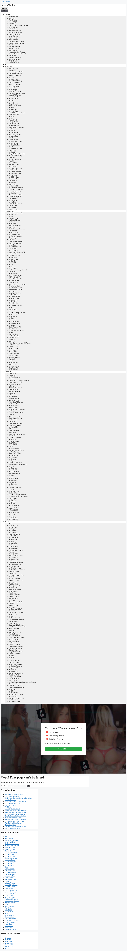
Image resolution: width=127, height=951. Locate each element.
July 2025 (8, 948)
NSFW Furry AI (14, 407)
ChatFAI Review (14, 700)
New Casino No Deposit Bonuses (15, 819)
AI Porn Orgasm (14, 448)
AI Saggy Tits (13, 300)
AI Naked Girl (13, 311)
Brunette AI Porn (14, 164)
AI (5, 64)
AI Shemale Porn (14, 491)
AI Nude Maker (14, 366)
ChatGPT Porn (13, 518)
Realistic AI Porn (14, 559)
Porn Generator (9, 211)
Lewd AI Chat (13, 111)
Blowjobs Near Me (15, 30)
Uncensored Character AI (17, 252)
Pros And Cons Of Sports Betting (15, 816)
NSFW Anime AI (14, 84)
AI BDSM (12, 514)
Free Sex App (13, 45)
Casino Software (10, 860)
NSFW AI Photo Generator (17, 627)
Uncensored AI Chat (15, 382)
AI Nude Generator (15, 384)
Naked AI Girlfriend (15, 589)
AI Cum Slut (13, 175)
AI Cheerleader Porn (15, 168)
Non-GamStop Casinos (12, 901)
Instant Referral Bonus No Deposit (15, 812)
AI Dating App (13, 455)
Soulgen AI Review (15, 404)
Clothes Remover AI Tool (17, 637)
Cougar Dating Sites (15, 34)
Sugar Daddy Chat (14, 38)
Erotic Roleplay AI (15, 327)
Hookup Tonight (14, 48)
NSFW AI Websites (15, 75)
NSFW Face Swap (15, 653)
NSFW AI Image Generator (17, 313)
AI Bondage (12, 480)
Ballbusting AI (13, 591)
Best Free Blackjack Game (13, 817)
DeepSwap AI (13, 668)
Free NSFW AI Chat (15, 148)
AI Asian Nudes (14, 405)
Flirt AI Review (14, 355)
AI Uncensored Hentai (16, 288)
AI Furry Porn (13, 554)
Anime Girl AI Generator (17, 698)
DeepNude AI (13, 368)
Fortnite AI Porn (14, 114)
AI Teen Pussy (13, 520)
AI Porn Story (13, 273)
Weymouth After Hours (8, 5)
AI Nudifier (12, 669)
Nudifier (11, 361)
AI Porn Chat (13, 457)
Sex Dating (8, 910)
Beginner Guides (10, 847)
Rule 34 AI (12, 432)
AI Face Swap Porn (15, 159)
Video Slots (8, 924)
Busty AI (11, 630)
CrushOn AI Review (15, 204)
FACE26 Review (14, 584)
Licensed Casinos (10, 886)
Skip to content (5, 1)
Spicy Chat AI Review (16, 402)
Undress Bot (13, 498)
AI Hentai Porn (13, 257)
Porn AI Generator (14, 398)
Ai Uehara (12, 291)
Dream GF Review (15, 487)
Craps (6, 867)
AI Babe (11, 318)
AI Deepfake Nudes (15, 564)
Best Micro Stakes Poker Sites (14, 821)
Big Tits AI (12, 482)
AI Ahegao (12, 529)
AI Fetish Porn (13, 548)
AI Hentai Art (13, 329)
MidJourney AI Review (16, 72)
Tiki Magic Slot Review (12, 805)
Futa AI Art (12, 436)
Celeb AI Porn (13, 282)
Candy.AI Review (14, 661)
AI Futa (11, 116)
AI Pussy (11, 466)
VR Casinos (8, 927)
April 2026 (8, 941)
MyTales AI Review (15, 91)
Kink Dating (13, 20)
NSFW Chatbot (14, 605)
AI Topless (12, 532)
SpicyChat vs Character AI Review (20, 343)
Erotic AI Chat (13, 209)
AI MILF (12, 147)
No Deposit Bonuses (11, 899)
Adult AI (11, 386)
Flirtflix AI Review (15, 675)
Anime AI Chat (13, 598)
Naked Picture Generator (16, 127)
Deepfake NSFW (14, 441)
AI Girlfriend (13, 530)
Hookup (7, 881)
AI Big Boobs (13, 461)
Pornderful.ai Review (15, 425)
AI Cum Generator (15, 172)
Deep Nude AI (13, 104)
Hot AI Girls (13, 680)
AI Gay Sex (12, 261)
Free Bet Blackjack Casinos (13, 823)
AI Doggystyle (13, 468)
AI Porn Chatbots (14, 295)
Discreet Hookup (14, 63)
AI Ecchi (11, 77)
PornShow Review (15, 106)
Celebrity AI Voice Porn (16, 575)
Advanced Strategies (11, 840)
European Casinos (10, 872)
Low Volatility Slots (11, 890)
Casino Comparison (11, 853)
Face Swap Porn (14, 354)
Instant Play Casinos (11, 885)
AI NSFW (12, 88)
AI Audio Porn (13, 136)
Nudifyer (11, 239)
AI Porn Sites (13, 582)
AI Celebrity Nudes (15, 636)
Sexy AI (11, 216)
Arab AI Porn (13, 309)
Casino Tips (8, 863)
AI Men (11, 659)
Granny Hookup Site (15, 32)
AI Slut (11, 129)
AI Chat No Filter (14, 702)
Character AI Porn (14, 534)
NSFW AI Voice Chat (16, 580)
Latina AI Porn (13, 139)
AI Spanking (13, 420)
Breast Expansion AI (15, 289)
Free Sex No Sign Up (15, 57)
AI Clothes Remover (15, 666)
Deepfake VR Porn (15, 293)
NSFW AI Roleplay (15, 416)
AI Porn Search (13, 696)
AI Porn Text (13, 439)
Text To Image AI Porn (16, 550)
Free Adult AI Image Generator (18, 496)
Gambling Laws (10, 874)
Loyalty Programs (10, 892)
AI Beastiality (13, 268)
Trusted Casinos (10, 922)
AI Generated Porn (15, 173)
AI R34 (11, 332)
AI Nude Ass (13, 539)
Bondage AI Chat (14, 586)
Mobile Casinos (10, 895)
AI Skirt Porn (13, 316)
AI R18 (11, 643)
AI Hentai (12, 379)
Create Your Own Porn (16, 562)
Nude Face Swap (14, 82)
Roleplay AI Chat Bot (15, 195)
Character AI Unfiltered (16, 625)
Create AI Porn (13, 511)
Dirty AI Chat (13, 650)
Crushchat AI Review (15, 418)
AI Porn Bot (12, 223)
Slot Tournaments (10, 919)
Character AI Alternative (16, 687)
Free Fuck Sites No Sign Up (17, 54)
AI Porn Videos (14, 536)
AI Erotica (12, 611)
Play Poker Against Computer (14, 794)
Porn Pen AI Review (15, 388)
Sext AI (11, 161)
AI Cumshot (12, 486)
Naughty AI (12, 593)
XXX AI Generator (15, 618)
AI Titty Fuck (13, 166)
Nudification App (14, 97)
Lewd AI (11, 102)
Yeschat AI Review (15, 191)
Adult (6, 837)
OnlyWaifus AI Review (16, 612)
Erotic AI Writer (14, 577)
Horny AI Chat (13, 445)
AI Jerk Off (12, 214)
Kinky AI (12, 421)
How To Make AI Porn (16, 555)
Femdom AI (12, 573)
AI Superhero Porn (15, 568)
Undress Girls (13, 180)
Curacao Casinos (10, 870)
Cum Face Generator (15, 648)
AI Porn (11, 516)
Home (7, 14)
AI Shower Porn (14, 512)
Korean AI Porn (14, 400)
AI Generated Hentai (15, 275)
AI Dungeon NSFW (15, 609)
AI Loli (11, 264)
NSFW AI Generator (15, 170)
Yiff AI (11, 429)
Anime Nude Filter (15, 391)
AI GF (11, 691)
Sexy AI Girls (13, 120)
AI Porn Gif (12, 350)
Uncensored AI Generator (17, 434)
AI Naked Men (13, 427)
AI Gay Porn (13, 500)
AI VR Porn (12, 320)
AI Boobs (12, 131)
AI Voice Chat (13, 259)
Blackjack (8, 851)
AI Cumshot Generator (16, 694)
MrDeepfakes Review (16, 141)
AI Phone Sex (13, 370)
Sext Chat (12, 18)
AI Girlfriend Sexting (15, 81)
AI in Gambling (10, 842)
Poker (6, 904)
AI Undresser (13, 397)
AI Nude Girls (13, 304)
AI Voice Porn (13, 98)
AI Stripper (12, 459)
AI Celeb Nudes (14, 280)
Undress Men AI (14, 231)
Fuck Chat (12, 23)
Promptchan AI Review (16, 602)
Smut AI (11, 616)
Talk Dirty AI (13, 395)
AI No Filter (12, 202)
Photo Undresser (14, 628)
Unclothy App (13, 218)
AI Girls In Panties (14, 566)
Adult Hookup (13, 50)
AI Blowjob (12, 152)
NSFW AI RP (13, 346)
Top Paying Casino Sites (12, 803)
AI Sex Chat (13, 314)
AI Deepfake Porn (14, 145)
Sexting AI (12, 70)
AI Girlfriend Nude (15, 247)
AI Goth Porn (13, 193)
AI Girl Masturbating (15, 155)
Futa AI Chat (13, 138)
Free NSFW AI (13, 337)
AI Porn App (13, 90)
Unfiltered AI (13, 375)
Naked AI (12, 359)
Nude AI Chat (13, 334)
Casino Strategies (10, 861)
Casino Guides (9, 854)
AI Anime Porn (13, 543)
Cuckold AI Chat (14, 345)
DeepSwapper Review (16, 646)
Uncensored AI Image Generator (19, 380)
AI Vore (11, 655)
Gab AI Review (14, 621)
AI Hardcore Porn (14, 296)
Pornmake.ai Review (15, 684)
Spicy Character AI (15, 677)
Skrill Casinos (9, 915)
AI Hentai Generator (15, 236)
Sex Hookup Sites (14, 59)
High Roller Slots (10, 800)
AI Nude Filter (13, 587)
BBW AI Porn (13, 525)
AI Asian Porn (13, 479)
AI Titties (12, 600)
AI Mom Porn (13, 79)
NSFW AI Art (13, 509)
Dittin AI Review (14, 662)
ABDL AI (12, 100)
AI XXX (11, 541)
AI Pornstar (12, 503)
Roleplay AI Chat (14, 286)
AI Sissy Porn (13, 109)
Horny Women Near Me (16, 43)
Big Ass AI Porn (14, 352)
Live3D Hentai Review (16, 413)
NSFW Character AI (15, 462)
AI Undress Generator (16, 188)
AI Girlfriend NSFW (15, 279)
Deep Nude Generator (16, 241)
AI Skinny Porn (14, 298)
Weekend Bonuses (10, 929)
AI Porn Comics (14, 336)
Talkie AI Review (14, 123)
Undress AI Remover (15, 243)
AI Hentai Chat (13, 250)
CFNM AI (12, 446)
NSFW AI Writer (14, 596)
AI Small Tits (13, 545)
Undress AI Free (14, 641)
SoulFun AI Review (15, 685)
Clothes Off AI (13, 493)
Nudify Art (12, 364)
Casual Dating (9, 865)
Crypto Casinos (9, 869)
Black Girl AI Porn (15, 454)
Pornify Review (14, 623)
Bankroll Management (12, 845)
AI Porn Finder (13, 362)
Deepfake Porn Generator (17, 154)
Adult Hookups (9, 838)
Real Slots (8, 807)
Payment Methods (10, 902)
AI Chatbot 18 (13, 186)
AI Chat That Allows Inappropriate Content (22, 682)
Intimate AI (12, 263)
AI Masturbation (14, 471)
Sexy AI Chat (13, 248)
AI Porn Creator (14, 452)
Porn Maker (8, 66)
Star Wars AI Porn (14, 473)
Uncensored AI (13, 272)
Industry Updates (10, 883)
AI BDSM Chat (14, 177)
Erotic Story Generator (16, 189)
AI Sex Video (13, 614)
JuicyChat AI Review (15, 664)
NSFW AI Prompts (15, 438)
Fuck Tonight (13, 22)
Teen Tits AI (12, 150)
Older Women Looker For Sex (18, 25)
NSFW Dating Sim (15, 196)
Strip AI (11, 657)
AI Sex (11, 307)
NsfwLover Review (15, 255)
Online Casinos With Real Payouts (15, 826)
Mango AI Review (14, 644)
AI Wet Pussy (13, 527)
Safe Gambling (9, 906)
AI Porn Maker (13, 693)
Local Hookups (13, 27)
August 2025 (9, 947)
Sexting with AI (14, 678)
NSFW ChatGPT (14, 277)
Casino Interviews (10, 856)
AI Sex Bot (12, 689)
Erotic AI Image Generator (17, 229)
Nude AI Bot (13, 254)
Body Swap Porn (14, 238)
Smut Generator (14, 143)
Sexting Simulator (14, 595)
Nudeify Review (14, 634)
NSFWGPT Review (15, 134)
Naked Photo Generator (16, 620)
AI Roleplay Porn (14, 125)
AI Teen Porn (13, 163)
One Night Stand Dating (16, 41)
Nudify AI (12, 341)
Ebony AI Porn (13, 546)
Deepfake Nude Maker (16, 652)
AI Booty (12, 222)
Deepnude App (13, 157)
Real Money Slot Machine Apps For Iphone (18, 798)
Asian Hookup (13, 36)
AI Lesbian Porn (14, 505)
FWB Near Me (13, 61)
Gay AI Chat (13, 205)
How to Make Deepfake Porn (18, 464)
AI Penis (11, 107)
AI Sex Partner (13, 232)
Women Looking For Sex (17, 52)
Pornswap (12, 339)
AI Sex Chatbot (14, 348)
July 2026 (8, 938)
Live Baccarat (9, 888)
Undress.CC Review (15, 73)
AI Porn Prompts (14, 86)
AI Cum (11, 477)
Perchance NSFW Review (17, 93)
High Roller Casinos (11, 879)
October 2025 (9, 945)
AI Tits (11, 523)
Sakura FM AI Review (16, 673)
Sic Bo (7, 913)
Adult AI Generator (15, 225)
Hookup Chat (13, 55)
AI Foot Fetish (13, 607)
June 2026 (8, 939)
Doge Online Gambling (12, 796)
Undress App (13, 198)
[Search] (28, 786)
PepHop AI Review (15, 220)
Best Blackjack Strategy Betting (15, 814)
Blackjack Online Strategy (13, 828)
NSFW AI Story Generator (17, 495)
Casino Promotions (11, 858)
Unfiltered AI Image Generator (18, 270)
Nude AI (11, 552)
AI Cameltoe (13, 470)
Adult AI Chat (13, 68)
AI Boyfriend (13, 484)
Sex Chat (8, 908)
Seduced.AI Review (15, 632)
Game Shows (9, 878)
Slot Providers (9, 917)
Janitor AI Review (14, 357)
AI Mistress (12, 182)
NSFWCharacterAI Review (17, 113)
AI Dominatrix (13, 561)
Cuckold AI (12, 414)
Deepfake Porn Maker (16, 423)
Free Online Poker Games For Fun (15, 801)
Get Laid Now (63, 749)
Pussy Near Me (13, 39)
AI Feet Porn (13, 302)
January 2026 (9, 943)
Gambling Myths (10, 876)
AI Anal (11, 475)
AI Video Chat (13, 671)
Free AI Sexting (14, 507)
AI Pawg (11, 266)
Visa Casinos (9, 926)
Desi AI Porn (13, 443)
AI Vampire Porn (14, 321)
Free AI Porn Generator (16, 330)
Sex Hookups (9, 911)
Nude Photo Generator (16, 213)
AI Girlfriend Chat (14, 323)
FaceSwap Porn (14, 571)
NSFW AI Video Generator (17, 284)
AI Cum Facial (13, 132)
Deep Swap (12, 373)
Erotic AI (11, 489)
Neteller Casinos (10, 897)
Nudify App (12, 184)
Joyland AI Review (15, 95)
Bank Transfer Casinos (12, 844)
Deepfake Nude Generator (17, 409)
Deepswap (12, 325)
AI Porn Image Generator (17, 570)
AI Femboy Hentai (15, 234)
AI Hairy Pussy (13, 538)
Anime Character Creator (17, 450)
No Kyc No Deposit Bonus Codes (15, 810)
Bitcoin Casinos (10, 849)
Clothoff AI (12, 603)
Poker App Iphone (10, 825)
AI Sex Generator (14, 579)
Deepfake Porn (13, 389)
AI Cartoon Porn (14, 200)
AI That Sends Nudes (15, 305)
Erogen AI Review (15, 179)
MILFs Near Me (14, 29)
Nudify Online (13, 122)
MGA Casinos (9, 894)
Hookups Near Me (14, 47)
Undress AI (12, 227)
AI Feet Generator (14, 377)
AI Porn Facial (13, 557)
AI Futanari (12, 411)
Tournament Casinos (11, 920)
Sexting (7, 372)
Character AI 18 (14, 430)
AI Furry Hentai (14, 639)
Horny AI (12, 393)
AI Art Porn (12, 245)
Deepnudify (12, 502)
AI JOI (11, 118)
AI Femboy (12, 207)
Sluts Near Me (13, 16)
